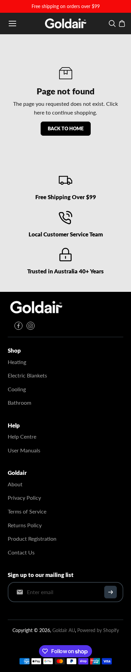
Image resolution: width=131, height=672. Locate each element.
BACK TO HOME (66, 128)
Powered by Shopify (98, 630)
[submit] (110, 592)
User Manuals (24, 450)
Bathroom (19, 402)
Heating (17, 362)
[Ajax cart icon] (122, 23)
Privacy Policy (24, 497)
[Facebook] (18, 326)
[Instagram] (31, 326)
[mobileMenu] (12, 23)
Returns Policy (25, 525)
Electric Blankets (27, 375)
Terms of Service (27, 511)
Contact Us (21, 552)
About (15, 484)
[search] (112, 23)
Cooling (17, 389)
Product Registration (32, 538)
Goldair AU (63, 630)
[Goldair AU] (65, 23)
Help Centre (22, 436)
